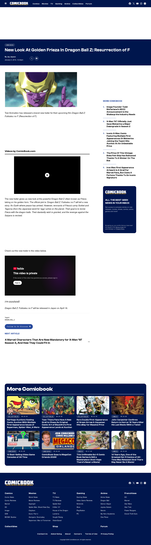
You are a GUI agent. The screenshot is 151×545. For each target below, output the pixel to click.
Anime (67, 4)
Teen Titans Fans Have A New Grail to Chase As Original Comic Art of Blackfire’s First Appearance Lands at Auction (57, 424)
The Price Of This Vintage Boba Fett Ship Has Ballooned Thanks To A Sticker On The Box (121, 157)
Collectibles (77, 4)
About (68, 534)
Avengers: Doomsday (37, 517)
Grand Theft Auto (130, 514)
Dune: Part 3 (33, 514)
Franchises (130, 493)
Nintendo (80, 504)
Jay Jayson (11, 57)
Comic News (9, 497)
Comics (36, 4)
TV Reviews (57, 500)
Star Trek (127, 507)
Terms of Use (119, 227)
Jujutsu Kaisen (106, 507)
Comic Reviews (10, 500)
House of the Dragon (60, 510)
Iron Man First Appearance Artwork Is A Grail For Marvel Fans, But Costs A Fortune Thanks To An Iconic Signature (121, 172)
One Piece (104, 517)
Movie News (33, 497)
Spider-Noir (57, 504)
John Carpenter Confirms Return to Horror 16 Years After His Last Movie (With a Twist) (127, 422)
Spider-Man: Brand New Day (39, 507)
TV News (56, 497)
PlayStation (81, 510)
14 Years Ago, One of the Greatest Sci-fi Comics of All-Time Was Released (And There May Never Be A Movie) (127, 458)
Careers (78, 534)
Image (7, 510)
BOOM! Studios (10, 517)
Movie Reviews (34, 500)
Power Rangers (130, 510)
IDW (6, 514)
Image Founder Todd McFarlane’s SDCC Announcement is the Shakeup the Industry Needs (121, 111)
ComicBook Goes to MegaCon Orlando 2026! (56, 455)
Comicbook (10, 45)
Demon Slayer (106, 504)
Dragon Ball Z (10, 320)
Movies (45, 4)
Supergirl (32, 504)
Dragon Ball (105, 500)
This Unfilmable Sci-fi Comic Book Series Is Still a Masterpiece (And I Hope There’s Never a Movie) (91, 458)
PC (78, 514)
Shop (55, 526)
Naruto (103, 510)
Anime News (105, 497)
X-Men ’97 (56, 507)
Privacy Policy (120, 229)
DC (6, 507)
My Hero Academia (108, 514)
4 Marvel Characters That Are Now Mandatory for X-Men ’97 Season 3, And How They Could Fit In (43, 341)
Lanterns (56, 514)
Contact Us (42, 534)
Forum (89, 4)
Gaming (58, 4)
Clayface (32, 510)
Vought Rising (58, 517)
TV (52, 4)
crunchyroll (14, 301)
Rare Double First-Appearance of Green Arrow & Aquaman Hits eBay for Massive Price (92, 422)
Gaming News (82, 497)
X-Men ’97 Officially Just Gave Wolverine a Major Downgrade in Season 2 (119, 124)
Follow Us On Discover (18, 326)
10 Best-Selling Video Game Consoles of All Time (21, 455)
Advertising (56, 534)
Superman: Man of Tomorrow (40, 520)
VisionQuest (57, 520)
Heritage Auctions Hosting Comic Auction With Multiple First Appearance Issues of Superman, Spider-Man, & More (23, 424)
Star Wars (128, 504)
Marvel (7, 504)
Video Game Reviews (85, 500)
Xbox (78, 507)
